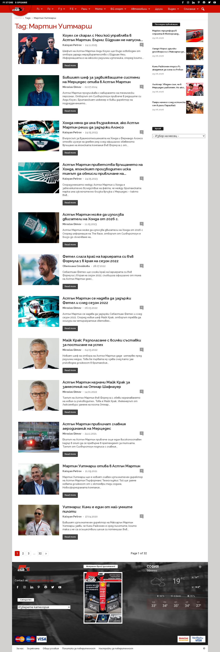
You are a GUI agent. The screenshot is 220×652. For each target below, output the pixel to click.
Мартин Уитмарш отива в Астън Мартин (101, 466)
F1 (38, 8)
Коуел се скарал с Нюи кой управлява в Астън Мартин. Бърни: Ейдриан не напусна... (103, 37)
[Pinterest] (199, 2)
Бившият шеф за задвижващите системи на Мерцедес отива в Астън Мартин (101, 79)
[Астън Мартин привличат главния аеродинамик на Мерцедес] (38, 437)
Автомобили (139, 8)
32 (40, 553)
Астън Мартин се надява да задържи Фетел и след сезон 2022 (97, 300)
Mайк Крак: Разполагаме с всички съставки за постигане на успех (102, 342)
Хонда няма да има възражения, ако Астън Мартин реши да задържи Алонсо (101, 125)
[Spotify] (204, 2)
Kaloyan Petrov (72, 45)
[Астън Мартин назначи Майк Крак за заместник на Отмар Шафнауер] (38, 395)
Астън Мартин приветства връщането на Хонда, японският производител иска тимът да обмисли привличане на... (103, 169)
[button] (203, 9)
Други (159, 8)
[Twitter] (209, 2)
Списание (189, 8)
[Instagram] (188, 2)
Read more (70, 65)
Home (18, 18)
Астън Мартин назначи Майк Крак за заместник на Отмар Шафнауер (96, 384)
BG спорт (117, 8)
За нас (20, 648)
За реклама (33, 648)
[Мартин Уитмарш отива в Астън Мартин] (38, 479)
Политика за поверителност (78, 648)
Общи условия (51, 648)
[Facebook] (183, 2)
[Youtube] (215, 2)
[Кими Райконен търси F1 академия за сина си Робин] (194, 71)
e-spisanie (21, 2)
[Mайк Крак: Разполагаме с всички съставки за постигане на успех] (38, 353)
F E (71, 8)
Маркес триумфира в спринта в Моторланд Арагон (165, 33)
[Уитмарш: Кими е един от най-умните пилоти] (38, 520)
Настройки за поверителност (116, 648)
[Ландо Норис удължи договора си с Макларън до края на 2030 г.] (194, 53)
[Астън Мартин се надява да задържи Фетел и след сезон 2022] (38, 311)
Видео (172, 8)
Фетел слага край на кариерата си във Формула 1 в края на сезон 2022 (98, 258)
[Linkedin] (193, 2)
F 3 (60, 8)
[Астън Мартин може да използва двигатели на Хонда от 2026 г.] (38, 227)
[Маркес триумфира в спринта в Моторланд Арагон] (194, 35)
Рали (84, 8)
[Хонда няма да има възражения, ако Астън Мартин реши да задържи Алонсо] (38, 136)
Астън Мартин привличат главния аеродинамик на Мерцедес (94, 426)
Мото (99, 8)
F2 (49, 8)
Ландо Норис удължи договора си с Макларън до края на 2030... (168, 51)
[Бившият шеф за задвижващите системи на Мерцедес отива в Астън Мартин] (38, 90)
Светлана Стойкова (76, 266)
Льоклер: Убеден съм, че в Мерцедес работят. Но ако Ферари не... (168, 87)
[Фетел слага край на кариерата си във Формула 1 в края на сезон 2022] (38, 269)
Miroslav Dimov (72, 86)
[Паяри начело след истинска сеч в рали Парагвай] (194, 107)
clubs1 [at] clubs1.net (41, 580)
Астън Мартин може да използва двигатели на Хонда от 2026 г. (93, 216)
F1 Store (8, 2)
